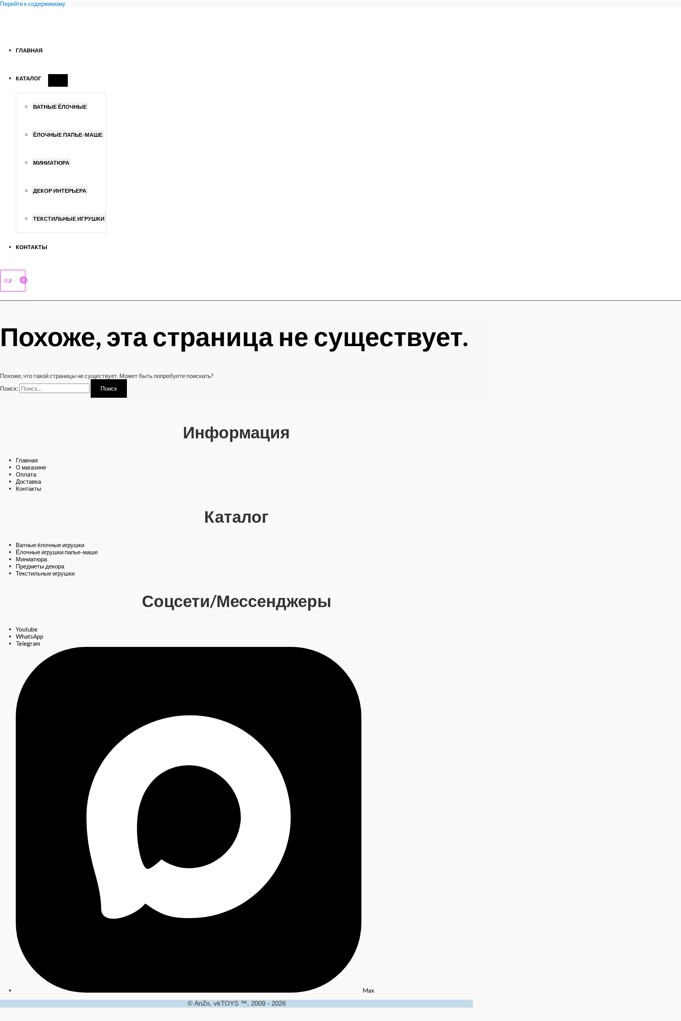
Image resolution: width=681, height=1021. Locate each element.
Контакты (31, 247)
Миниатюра (51, 163)
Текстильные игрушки (68, 219)
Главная (29, 50)
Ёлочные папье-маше (67, 135)
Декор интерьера (59, 191)
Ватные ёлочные (60, 107)
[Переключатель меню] (58, 80)
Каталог (28, 78)
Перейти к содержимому (32, 3)
